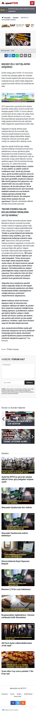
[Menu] (32, 3)
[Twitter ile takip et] (18, 703)
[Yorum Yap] (29, 55)
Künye (12, 694)
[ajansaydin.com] (10, 3)
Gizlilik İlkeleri (28, 694)
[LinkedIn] (13, 55)
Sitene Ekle (17, 696)
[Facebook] (6, 55)
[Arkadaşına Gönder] (21, 55)
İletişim (19, 694)
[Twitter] (9, 55)
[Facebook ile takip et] (13, 703)
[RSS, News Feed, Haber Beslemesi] (23, 703)
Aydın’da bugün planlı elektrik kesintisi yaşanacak (21, 10)
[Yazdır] (25, 55)
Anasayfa (7, 17)
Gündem (15, 17)
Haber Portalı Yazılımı (11, 710)
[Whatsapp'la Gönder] (17, 55)
